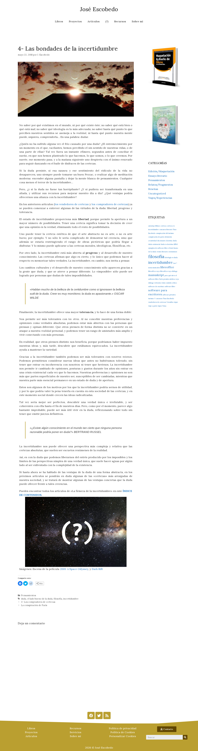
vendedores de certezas (157, 302)
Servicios (75, 732)
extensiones (172, 252)
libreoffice (167, 267)
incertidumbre (71, 598)
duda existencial (154, 244)
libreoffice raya (154, 271)
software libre (170, 286)
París (161, 279)
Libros (59, 21)
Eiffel (176, 244)
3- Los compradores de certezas (38, 602)
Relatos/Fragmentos (160, 184)
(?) (106, 21)
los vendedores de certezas (72, 204)
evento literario (162, 252)
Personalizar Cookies (122, 736)
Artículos (94, 21)
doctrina (169, 241)
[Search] (185, 737)
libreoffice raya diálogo (168, 271)
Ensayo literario (157, 175)
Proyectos (75, 21)
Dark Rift (97, 569)
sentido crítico (171, 283)
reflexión (157, 283)
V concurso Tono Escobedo (164, 299)
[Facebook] (91, 715)
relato (163, 283)
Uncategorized (157, 193)
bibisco (157, 226)
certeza (163, 226)
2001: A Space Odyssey (74, 569)
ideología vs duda (171, 257)
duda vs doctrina (167, 244)
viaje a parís (152, 306)
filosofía (58, 598)
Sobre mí (137, 21)
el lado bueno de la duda (39, 598)
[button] (166, 729)
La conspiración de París (34, 605)
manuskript (156, 275)
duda (23, 598)
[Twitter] (99, 715)
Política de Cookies (122, 732)
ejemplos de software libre (158, 248)
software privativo (169, 295)
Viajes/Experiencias (160, 197)
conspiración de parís (156, 237)
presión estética (169, 279)
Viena (164, 306)
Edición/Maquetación (161, 171)
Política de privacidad (122, 728)
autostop (151, 226)
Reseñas (153, 189)
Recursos (120, 21)
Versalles (170, 302)
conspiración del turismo (165, 233)
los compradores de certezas (110, 204)
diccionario (161, 241)
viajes (160, 306)
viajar (176, 302)
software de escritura (156, 286)
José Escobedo (99, 9)
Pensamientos (28, 595)
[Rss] (107, 715)
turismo (151, 299)
